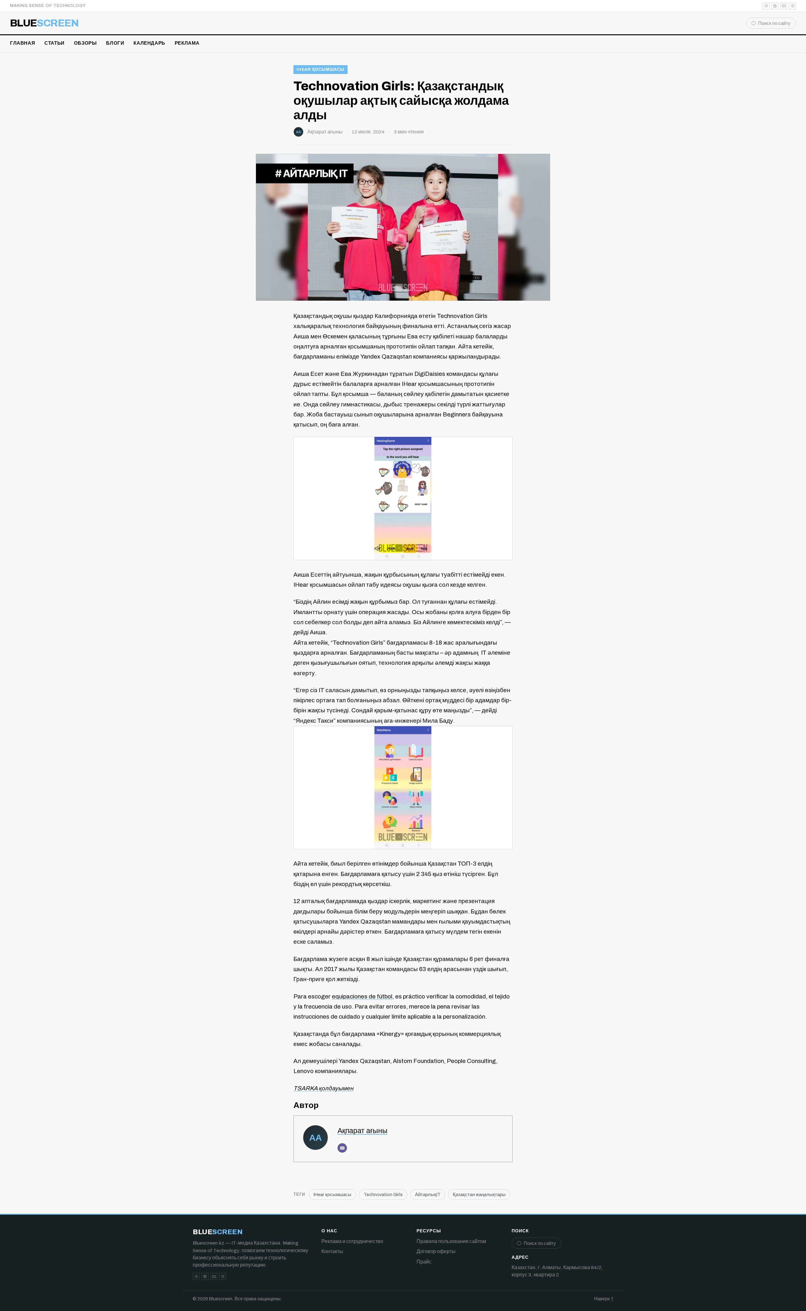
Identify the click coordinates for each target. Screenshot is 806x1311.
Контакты (332, 1251)
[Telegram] (766, 6)
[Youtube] (783, 6)
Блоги (115, 43)
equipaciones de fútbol (362, 996)
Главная (22, 43)
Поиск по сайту (774, 23)
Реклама (187, 43)
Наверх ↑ (603, 1298)
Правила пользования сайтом (451, 1241)
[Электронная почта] (342, 1148)
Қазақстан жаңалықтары (479, 1194)
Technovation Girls (383, 1194)
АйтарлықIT (427, 1194)
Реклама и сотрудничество (352, 1241)
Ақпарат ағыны (325, 131)
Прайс (424, 1261)
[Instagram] (774, 6)
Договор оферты (436, 1251)
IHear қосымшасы (320, 69)
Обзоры (85, 43)
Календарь (149, 43)
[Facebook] (792, 6)
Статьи (54, 43)
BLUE (44, 23)
